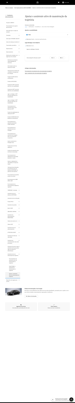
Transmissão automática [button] (11, 45)
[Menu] (7, 2)
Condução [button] (8, 35)
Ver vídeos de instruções (31, 296)
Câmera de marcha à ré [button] (12, 221)
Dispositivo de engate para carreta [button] (11, 280)
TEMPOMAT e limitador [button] (12, 190)
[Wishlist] (59, 2)
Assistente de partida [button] (12, 205)
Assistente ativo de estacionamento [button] (12, 228)
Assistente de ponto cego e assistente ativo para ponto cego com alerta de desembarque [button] (13, 248)
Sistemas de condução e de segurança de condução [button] (12, 56)
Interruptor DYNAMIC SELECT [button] (12, 38)
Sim (52, 57)
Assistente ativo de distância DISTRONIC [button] (12, 194)
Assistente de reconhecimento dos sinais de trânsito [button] (13, 242)
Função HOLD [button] (10, 201)
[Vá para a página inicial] (37, 2)
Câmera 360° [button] (10, 224)
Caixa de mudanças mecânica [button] (12, 42)
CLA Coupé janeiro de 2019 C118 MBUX (22, 7)
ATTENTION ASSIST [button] (12, 232)
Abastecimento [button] (9, 48)
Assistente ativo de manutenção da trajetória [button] (13, 254)
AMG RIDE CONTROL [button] (12, 211)
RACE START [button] (10, 208)
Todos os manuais (9, 7)
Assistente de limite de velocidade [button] (12, 236)
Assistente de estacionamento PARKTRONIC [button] (11, 216)
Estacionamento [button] (9, 52)
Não (61, 57)
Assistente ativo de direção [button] (13, 198)
